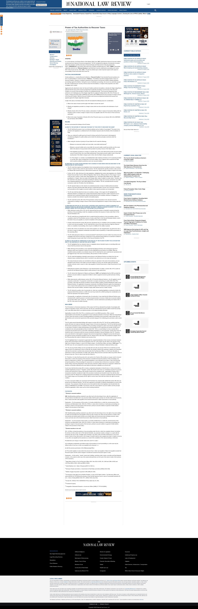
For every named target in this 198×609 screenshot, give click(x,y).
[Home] (99, 4)
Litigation (127, 561)
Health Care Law (104, 567)
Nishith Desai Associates (82, 29)
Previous (148, 14)
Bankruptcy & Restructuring (81, 558)
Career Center (101, 10)
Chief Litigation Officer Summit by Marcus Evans (138, 295)
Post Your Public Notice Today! (132, 55)
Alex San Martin (138, 168)
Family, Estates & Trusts (106, 558)
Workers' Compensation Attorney (54, 56)
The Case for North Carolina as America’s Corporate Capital (135, 158)
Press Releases (53, 563)
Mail (113, 50)
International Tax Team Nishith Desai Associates (135, 201)
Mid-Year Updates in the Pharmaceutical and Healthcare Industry (136, 206)
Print (111, 50)
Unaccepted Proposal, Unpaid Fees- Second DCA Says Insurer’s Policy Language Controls (86, 13)
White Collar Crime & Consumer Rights (134, 570)
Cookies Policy (9, 7)
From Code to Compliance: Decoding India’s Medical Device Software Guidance (136, 199)
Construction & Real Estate (81, 567)
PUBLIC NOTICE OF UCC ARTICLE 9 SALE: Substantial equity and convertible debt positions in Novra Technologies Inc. (135, 60)
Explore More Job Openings (55, 66)
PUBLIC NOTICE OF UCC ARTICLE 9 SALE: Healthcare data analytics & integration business (135, 74)
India (110, 43)
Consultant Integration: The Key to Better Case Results (135, 182)
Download (116, 50)
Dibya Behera (128, 234)
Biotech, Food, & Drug (80, 561)
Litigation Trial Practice (113, 41)
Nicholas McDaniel (129, 190)
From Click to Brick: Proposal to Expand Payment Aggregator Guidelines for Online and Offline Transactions (135, 222)
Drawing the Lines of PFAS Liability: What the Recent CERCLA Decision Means (133, 13)
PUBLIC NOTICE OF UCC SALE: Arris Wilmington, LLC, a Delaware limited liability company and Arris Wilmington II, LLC (135, 124)
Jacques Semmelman (130, 168)
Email (52, 43)
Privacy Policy (117, 580)
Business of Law (79, 564)
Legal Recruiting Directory (56, 557)
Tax (109, 39)
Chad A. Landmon (138, 177)
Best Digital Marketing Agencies (57, 553)
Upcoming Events (130, 262)
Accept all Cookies (41, 1)
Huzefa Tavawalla (129, 216)
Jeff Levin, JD (128, 184)
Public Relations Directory (56, 566)
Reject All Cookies (41, 5)
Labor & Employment (130, 558)
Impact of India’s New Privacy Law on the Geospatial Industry (135, 213)
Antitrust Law (78, 555)
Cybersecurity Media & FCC (81, 570)
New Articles (1, 21)
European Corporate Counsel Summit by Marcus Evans (138, 331)
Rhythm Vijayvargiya (138, 225)
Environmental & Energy (106, 555)
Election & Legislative (105, 551)
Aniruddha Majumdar (138, 216)
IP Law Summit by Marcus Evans (137, 313)
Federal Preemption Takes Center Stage (134, 189)
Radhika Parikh (135, 234)
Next (150, 14)
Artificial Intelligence (80, 551)
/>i (118, 50)
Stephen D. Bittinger (129, 177)
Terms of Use (109, 580)
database (66, 582)
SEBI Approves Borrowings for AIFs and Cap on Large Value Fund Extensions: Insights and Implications (136, 231)
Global (110, 37)
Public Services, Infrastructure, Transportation (136, 564)
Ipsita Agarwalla (55, 41)
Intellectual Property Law (131, 555)
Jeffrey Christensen (129, 161)
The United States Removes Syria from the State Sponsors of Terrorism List (135, 166)
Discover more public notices (130, 129)
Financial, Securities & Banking (107, 561)
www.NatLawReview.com (96, 582)
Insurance (127, 551)
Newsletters (82, 10)
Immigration (103, 570)
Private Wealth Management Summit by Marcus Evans (137, 277)
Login (148, 4)
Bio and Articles (53, 47)
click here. (141, 599)
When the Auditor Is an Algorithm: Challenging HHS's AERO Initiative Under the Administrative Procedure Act (136, 174)
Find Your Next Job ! (55, 51)
